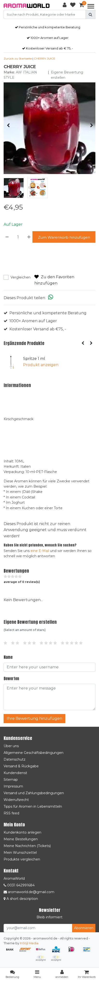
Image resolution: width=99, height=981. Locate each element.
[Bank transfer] (11, 951)
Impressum (13, 786)
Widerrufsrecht (16, 800)
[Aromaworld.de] (27, 6)
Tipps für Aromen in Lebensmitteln (33, 806)
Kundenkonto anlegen (22, 832)
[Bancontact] (88, 951)
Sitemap (11, 779)
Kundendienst (15, 773)
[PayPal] (57, 960)
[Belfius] (42, 951)
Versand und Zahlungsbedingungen (34, 793)
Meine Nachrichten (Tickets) (27, 846)
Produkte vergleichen (22, 859)
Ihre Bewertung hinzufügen (34, 718)
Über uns (11, 746)
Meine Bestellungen (21, 839)
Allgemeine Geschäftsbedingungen (33, 753)
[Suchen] (90, 14)
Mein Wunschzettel (20, 852)
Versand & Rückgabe (21, 766)
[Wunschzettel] (72, 6)
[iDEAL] (73, 951)
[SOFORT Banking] (27, 951)
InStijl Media (29, 943)
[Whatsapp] (50, 298)
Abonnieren (83, 928)
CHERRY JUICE (44, 58)
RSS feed (11, 813)
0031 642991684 (20, 885)
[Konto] (65, 6)
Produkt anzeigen (40, 365)
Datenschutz (14, 759)
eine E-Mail (40, 551)
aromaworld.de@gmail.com (31, 892)
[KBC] (57, 951)
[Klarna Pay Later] (42, 960)
